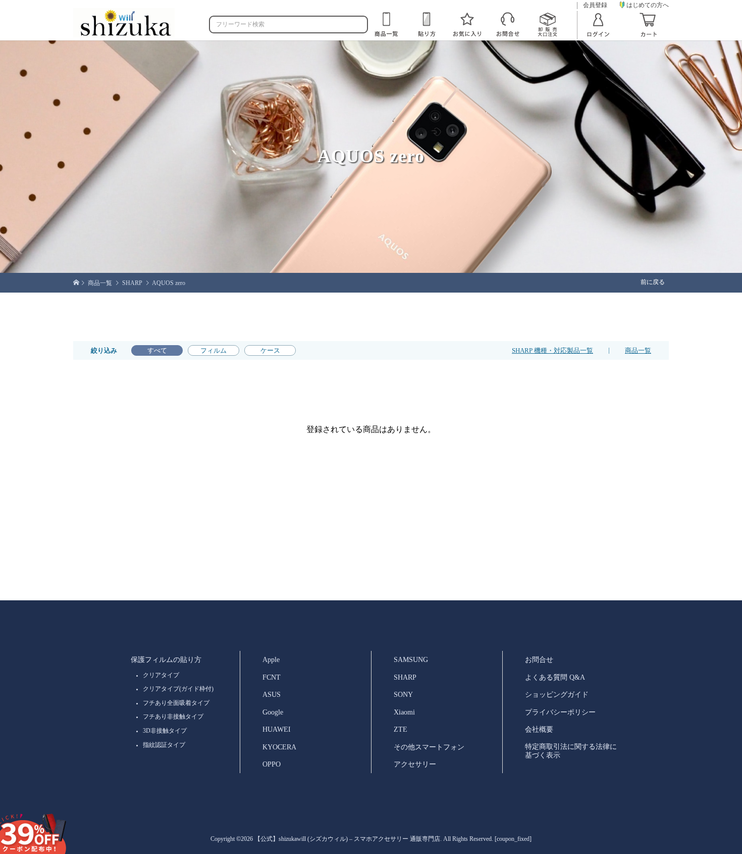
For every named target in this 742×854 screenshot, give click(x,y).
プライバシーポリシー (560, 712)
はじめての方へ (647, 5)
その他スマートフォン (429, 747)
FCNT (271, 677)
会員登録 (595, 5)
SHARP (405, 677)
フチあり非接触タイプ (173, 717)
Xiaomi (404, 712)
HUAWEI (276, 729)
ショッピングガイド (557, 694)
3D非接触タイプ (165, 731)
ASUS (271, 694)
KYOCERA (279, 747)
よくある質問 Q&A (555, 677)
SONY (403, 694)
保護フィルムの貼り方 (166, 659)
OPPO (271, 764)
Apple (271, 659)
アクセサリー (415, 764)
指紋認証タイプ (164, 745)
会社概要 (539, 729)
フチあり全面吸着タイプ (176, 703)
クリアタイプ (161, 675)
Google (272, 712)
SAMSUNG (411, 659)
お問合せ (539, 659)
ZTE (400, 729)
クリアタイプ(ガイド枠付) (178, 689)
